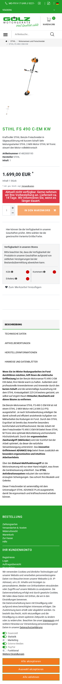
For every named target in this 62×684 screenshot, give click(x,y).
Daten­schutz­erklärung (31, 627)
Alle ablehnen (31, 677)
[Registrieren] (49, 3)
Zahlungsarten (10, 524)
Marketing (13, 640)
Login (5, 561)
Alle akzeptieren (31, 661)
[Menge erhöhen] (12, 207)
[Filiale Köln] (12, 271)
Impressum (48, 620)
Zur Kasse (7, 538)
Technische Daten (15, 333)
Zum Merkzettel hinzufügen (24, 287)
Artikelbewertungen (17, 343)
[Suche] (52, 34)
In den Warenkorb (37, 210)
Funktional (13, 650)
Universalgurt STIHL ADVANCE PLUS (21, 490)
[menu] (5, 34)
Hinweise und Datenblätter (21, 361)
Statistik (12, 636)
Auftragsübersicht (11, 564)
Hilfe (4, 541)
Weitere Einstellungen (13, 654)
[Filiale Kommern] (44, 271)
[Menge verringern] (12, 213)
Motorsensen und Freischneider (32, 41)
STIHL (13, 41)
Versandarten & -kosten (14, 527)
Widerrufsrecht (10, 531)
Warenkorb (49, 21)
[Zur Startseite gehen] (6, 41)
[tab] (31, 324)
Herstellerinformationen (21, 352)
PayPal (11, 647)
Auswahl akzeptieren (31, 669)
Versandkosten (27, 186)
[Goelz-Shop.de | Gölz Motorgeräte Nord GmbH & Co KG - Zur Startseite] (20, 21)
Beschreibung (13, 324)
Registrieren (8, 557)
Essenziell (13, 633)
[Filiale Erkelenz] (16, 278)
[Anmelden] (40, 3)
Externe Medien (15, 643)
